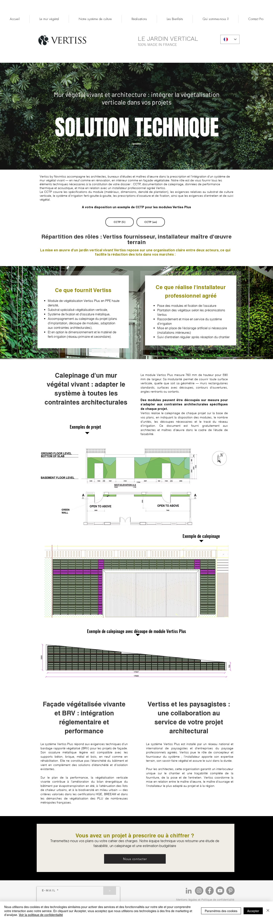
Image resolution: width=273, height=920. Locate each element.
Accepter (253, 911)
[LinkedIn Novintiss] (188, 891)
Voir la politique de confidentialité (41, 915)
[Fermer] (267, 911)
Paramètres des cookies (221, 911)
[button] (95, 19)
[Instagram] (199, 891)
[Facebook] (209, 891)
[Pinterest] (230, 891)
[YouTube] (220, 891)
